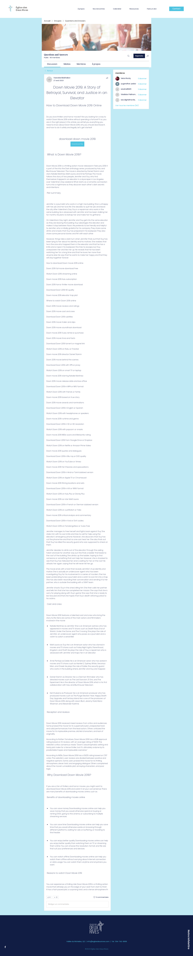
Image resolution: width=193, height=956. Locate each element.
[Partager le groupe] (147, 55)
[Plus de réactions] (56, 897)
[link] (52, 64)
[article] (77, 492)
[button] (81, 8)
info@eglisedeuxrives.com (98, 941)
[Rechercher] (128, 56)
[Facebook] (5, 947)
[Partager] (107, 78)
